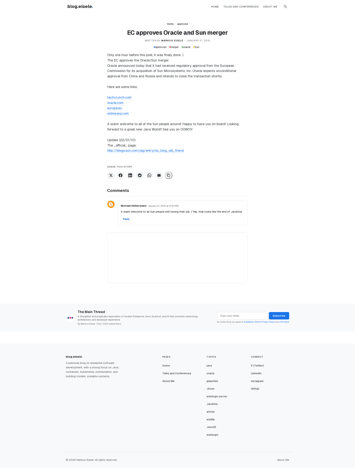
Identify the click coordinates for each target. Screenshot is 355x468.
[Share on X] (111, 175)
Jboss (210, 388)
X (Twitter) (257, 365)
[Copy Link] (168, 175)
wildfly (211, 419)
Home (215, 6)
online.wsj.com (118, 113)
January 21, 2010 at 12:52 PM (163, 205)
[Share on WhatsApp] (149, 175)
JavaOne (212, 404)
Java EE (211, 427)
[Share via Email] (159, 175)
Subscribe (279, 315)
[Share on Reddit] (139, 175)
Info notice (284, 322)
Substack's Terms (252, 322)
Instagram (257, 381)
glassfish (212, 381)
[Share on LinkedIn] (130, 175)
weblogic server (217, 396)
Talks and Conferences (241, 6)
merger (174, 47)
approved (182, 23)
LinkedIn (256, 373)
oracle (186, 47)
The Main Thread (91, 312)
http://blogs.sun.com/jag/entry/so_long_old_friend (145, 150)
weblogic (212, 434)
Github (255, 388)
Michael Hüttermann (134, 205)
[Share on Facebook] (120, 175)
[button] (285, 6)
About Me (270, 6)
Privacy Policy (268, 322)
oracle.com (115, 103)
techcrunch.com (119, 97)
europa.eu (114, 108)
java (209, 365)
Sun (196, 47)
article (211, 411)
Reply (126, 219)
